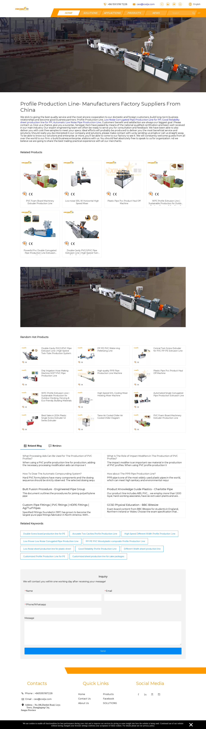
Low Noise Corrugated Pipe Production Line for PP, (133, 119)
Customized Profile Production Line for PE (44, 556)
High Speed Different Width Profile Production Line (149, 533)
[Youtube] (174, 4)
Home (81, 694)
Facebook (108, 698)
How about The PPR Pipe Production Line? (131, 473)
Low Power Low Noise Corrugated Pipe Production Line (50, 541)
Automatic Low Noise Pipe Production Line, (77, 122)
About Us (83, 703)
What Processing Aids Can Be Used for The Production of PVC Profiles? (57, 457)
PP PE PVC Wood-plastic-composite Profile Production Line (115, 541)
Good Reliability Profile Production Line (97, 549)
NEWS (156, 12)
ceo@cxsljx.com (146, 4)
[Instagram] (180, 4)
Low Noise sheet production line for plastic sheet (47, 549)
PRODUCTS (134, 12)
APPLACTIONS (112, 12)
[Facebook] (162, 4)
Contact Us (84, 698)
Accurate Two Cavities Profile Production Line (94, 533)
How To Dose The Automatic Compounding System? (52, 473)
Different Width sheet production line (142, 549)
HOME (68, 12)
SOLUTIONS (90, 12)
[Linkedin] (168, 4)
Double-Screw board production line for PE (44, 533)
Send (103, 651)
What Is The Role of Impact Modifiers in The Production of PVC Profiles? (142, 457)
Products (108, 694)
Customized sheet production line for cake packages (98, 556)
